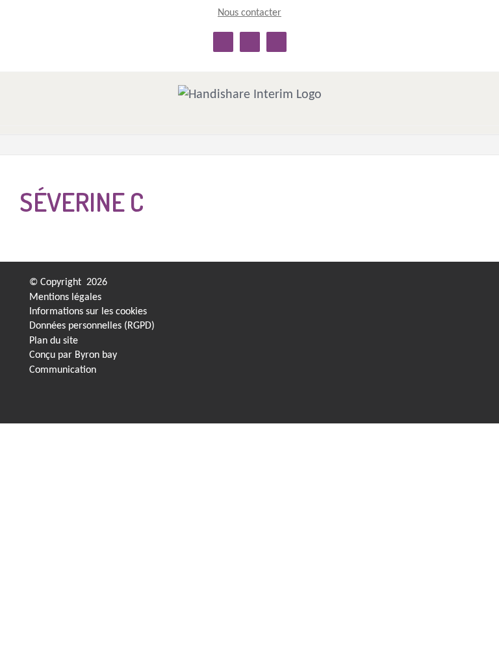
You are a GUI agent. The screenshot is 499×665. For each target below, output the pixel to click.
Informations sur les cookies (88, 312)
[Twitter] (425, 286)
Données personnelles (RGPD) (92, 326)
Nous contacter (249, 13)
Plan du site (53, 341)
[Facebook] (402, 286)
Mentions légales (65, 297)
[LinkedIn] (380, 286)
